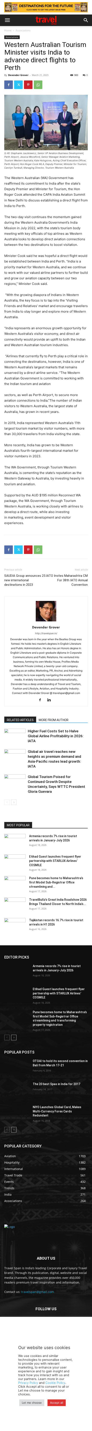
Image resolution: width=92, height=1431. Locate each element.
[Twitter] (18, 84)
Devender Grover (18, 75)
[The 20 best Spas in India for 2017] (16, 1091)
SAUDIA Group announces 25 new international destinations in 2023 (24, 580)
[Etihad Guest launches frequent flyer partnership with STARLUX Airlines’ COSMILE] (15, 861)
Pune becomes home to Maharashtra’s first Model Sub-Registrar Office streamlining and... (56, 882)
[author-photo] (46, 621)
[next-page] (13, 802)
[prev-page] (7, 802)
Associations (23, 30)
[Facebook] (8, 84)
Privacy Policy (28, 1383)
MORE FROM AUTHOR (53, 720)
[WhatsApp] (38, 84)
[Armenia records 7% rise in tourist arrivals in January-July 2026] (15, 841)
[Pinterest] (28, 84)
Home (8, 30)
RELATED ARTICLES (20, 720)
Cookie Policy (55, 1383)
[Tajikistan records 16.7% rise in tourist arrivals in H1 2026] (15, 925)
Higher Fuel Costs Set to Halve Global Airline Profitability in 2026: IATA (55, 736)
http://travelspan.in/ (46, 633)
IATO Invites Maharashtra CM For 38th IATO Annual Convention (67, 580)
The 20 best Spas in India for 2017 (56, 1084)
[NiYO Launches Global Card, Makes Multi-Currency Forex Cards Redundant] (16, 1114)
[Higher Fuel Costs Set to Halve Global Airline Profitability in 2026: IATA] (15, 736)
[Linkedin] (50, 700)
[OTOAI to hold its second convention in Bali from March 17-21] (16, 1068)
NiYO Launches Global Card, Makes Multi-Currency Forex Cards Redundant (57, 1111)
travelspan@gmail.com (37, 1292)
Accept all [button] (56, 1402)
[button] (7, 20)
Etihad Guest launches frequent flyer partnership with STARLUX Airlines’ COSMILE (55, 861)
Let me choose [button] (32, 1402)
